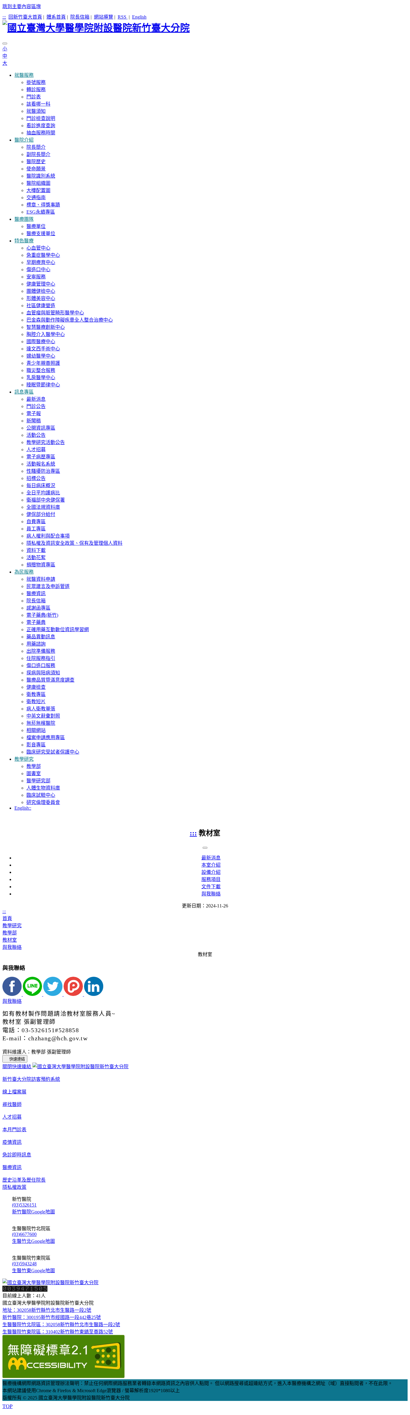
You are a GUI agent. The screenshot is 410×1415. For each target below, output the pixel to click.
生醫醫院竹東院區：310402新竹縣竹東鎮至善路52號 (57, 1331)
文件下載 (211, 886)
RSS (123, 16)
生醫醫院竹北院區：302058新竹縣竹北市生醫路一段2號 (61, 1324)
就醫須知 (36, 111)
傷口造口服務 (40, 665)
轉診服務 (36, 89)
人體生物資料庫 (43, 787)
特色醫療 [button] (24, 240)
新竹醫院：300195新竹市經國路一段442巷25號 (51, 1317)
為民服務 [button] (24, 571)
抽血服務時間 (40, 132)
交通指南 (36, 197)
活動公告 (36, 435)
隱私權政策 (14, 1187)
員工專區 (36, 528)
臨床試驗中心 (40, 795)
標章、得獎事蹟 (43, 204)
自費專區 (36, 521)
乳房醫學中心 (40, 377)
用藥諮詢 (36, 643)
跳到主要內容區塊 (21, 6)
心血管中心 (38, 247)
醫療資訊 (36, 593)
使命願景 (36, 168)
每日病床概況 (40, 485)
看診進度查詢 (40, 125)
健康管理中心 (40, 283)
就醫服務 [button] (24, 75)
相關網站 (36, 730)
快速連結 (17, 1059)
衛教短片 (36, 701)
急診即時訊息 (16, 1154)
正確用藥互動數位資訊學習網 (57, 629)
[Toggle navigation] (4, 43)
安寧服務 (36, 276)
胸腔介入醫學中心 (45, 334)
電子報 (33, 413)
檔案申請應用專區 (45, 737)
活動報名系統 (40, 463)
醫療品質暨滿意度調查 (50, 679)
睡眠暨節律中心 (43, 384)
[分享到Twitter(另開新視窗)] (53, 994)
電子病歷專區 (40, 456)
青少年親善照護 (43, 363)
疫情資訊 (12, 1142)
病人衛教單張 (40, 708)
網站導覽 (103, 16)
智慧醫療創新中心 (45, 327)
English (139, 16)
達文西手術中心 (43, 348)
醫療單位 (36, 226)
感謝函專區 (38, 607)
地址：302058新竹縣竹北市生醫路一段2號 (46, 1310)
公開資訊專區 (40, 427)
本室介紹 (211, 865)
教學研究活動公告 (45, 442)
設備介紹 (211, 872)
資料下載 (36, 550)
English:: (22, 808)
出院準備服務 (40, 651)
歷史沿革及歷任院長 (24, 1180)
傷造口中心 (38, 269)
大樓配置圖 (38, 190)
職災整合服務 (40, 370)
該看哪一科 (38, 103)
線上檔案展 (14, 1091)
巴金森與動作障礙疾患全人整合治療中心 (69, 319)
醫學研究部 (38, 780)
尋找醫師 (12, 1104)
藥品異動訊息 (40, 636)
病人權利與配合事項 (48, 535)
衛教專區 (36, 694)
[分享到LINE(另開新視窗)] (33, 994)
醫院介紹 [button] (24, 139)
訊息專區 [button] (24, 391)
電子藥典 (36, 622)
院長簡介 (36, 147)
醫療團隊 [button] (24, 219)
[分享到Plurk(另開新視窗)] (74, 994)
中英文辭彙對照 (43, 715)
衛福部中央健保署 (45, 499)
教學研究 (12, 925)
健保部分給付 (40, 514)
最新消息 (36, 399)
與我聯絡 (211, 893)
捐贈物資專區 (40, 564)
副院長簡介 (38, 154)
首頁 (7, 918)
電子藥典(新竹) (42, 615)
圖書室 (33, 773)
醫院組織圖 (38, 183)
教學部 (33, 766)
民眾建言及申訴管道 (48, 586)
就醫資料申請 (40, 579)
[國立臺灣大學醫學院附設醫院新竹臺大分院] (205, 27)
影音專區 (36, 744)
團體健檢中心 (40, 291)
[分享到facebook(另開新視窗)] (12, 994)
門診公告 (36, 406)
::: (4, 16)
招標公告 (36, 478)
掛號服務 (36, 82)
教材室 (9, 940)
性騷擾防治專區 (43, 471)
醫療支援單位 (40, 233)
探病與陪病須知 (43, 672)
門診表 (33, 96)
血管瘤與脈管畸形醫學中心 (55, 312)
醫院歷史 (36, 161)
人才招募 (36, 449)
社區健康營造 (40, 305)
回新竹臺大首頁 (25, 16)
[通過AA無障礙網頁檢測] (63, 1376)
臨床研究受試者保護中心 (52, 751)
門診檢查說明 (40, 118)
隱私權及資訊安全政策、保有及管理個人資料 (74, 543)
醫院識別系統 (40, 175)
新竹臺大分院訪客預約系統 (31, 1079)
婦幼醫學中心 (40, 355)
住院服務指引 (40, 658)
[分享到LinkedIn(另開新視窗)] (93, 994)
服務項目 (211, 879)
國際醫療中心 (40, 341)
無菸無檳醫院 (40, 723)
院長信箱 (79, 16)
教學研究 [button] (24, 759)
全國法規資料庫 (43, 507)
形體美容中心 (40, 298)
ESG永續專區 (40, 211)
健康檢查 (36, 687)
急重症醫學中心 (43, 255)
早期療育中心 (40, 262)
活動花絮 (36, 557)
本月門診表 (14, 1129)
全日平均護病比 (43, 492)
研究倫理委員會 (43, 802)
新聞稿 (33, 420)
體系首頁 (56, 16)
